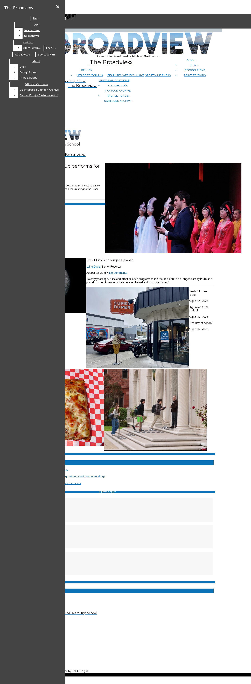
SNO (75, 671)
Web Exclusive (133, 75)
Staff (195, 65)
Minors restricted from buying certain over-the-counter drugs (67, 476)
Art (36, 24)
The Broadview (18, 7)
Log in (84, 671)
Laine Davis (93, 266)
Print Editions (195, 75)
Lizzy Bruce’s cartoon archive (39, 89)
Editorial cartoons (114, 80)
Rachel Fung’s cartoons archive (40, 95)
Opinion (86, 70)
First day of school (200, 323)
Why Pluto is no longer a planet (109, 260)
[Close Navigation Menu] (57, 7)
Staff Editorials (90, 75)
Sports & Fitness (158, 75)
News (36, 18)
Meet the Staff (107, 492)
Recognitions (195, 70)
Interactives (32, 30)
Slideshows (31, 35)
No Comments (118, 272)
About (191, 59)
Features (114, 75)
